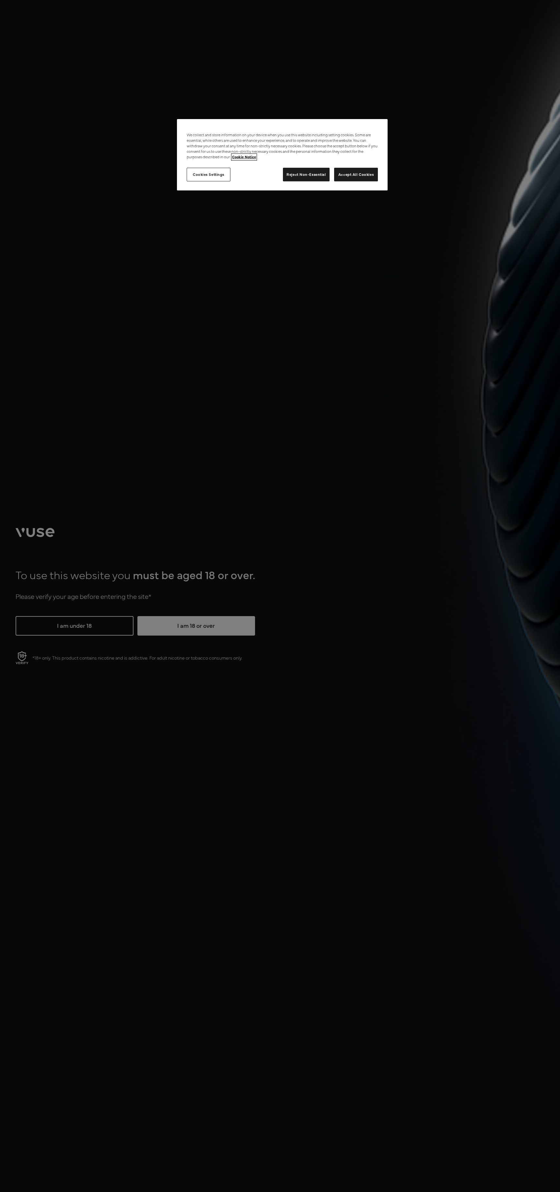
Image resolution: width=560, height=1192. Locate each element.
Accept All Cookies (356, 174)
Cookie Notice (244, 157)
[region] (282, 154)
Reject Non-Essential (306, 174)
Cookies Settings (208, 174)
